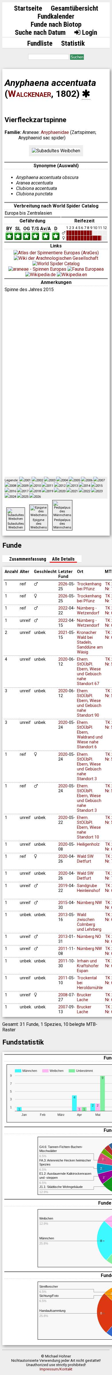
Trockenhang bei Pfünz (89, 586)
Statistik (73, 43)
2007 (62, 1007)
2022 (62, 608)
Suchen (77, 57)
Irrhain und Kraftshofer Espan (88, 966)
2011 (62, 948)
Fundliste (40, 43)
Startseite (28, 8)
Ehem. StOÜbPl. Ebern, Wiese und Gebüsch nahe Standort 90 (89, 703)
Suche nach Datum (40, 32)
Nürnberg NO (89, 936)
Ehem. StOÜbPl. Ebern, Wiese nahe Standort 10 (89, 827)
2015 (62, 902)
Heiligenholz (88, 844)
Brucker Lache (84, 997)
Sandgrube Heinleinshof (88, 888)
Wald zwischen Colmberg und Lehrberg (89, 922)
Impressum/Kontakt (56, 1369)
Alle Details (63, 559)
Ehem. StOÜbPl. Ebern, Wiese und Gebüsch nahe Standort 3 (89, 766)
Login (88, 32)
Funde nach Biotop (56, 24)
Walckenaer (29, 93)
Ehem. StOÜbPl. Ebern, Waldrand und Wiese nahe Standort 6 (90, 734)
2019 (62, 885)
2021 (62, 632)
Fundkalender (56, 16)
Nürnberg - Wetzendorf (88, 611)
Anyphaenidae (55, 132)
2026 (62, 584)
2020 (62, 659)
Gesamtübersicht (74, 8)
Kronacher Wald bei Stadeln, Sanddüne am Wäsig (90, 642)
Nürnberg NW (89, 902)
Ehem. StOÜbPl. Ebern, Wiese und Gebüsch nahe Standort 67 (89, 671)
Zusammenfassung (27, 559)
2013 (62, 914)
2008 (62, 995)
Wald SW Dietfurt (85, 859)
